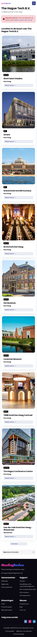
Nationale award (6, 610)
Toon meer (14, 544)
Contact (22, 581)
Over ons (23, 610)
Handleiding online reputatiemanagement (27, 585)
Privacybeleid (9, 631)
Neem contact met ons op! (23, 20)
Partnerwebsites (6, 587)
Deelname (4, 581)
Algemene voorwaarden (24, 631)
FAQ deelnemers (25, 595)
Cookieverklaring (18, 634)
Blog (21, 607)
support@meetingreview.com (13, 573)
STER (3, 604)
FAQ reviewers (24, 592)
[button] (34, 3)
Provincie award (6, 607)
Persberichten (24, 604)
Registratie (4, 584)
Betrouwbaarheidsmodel (28, 589)
